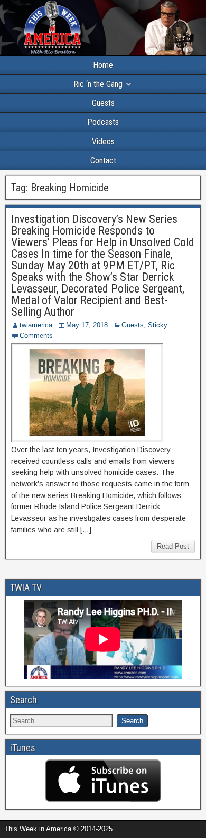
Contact (103, 160)
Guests (103, 103)
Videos (103, 142)
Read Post (173, 546)
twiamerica (36, 325)
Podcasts (103, 122)
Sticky (157, 325)
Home (103, 65)
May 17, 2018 (87, 325)
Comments (36, 335)
